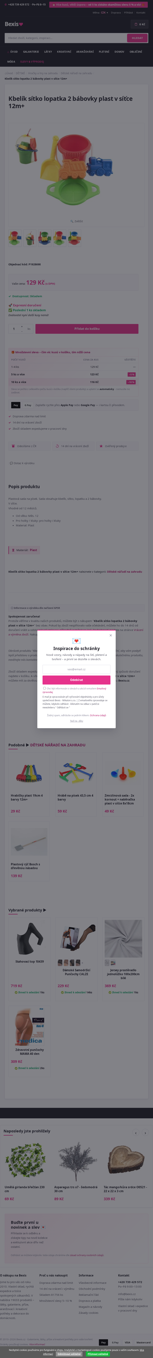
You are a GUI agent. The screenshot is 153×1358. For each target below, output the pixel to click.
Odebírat (76, 680)
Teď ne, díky (76, 721)
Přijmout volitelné (98, 1354)
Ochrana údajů (98, 715)
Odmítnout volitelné (69, 1354)
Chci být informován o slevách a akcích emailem (74, 690)
